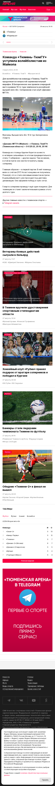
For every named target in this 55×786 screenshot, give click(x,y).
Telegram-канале (11, 203)
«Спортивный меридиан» (13, 689)
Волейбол (6, 74)
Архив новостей (34, 689)
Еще (48, 9)
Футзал (14, 9)
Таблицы (7, 509)
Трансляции (32, 683)
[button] (3, 42)
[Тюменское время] (27, 18)
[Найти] (43, 3)
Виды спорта (8, 686)
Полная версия (27, 561)
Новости (6, 677)
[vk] (21, 700)
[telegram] (9, 700)
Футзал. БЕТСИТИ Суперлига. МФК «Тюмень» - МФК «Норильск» (27, 33)
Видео (30, 680)
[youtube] (34, 700)
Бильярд (8, 217)
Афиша (5, 680)
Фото (5, 683)
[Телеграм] (27, 610)
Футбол (23, 9)
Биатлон (32, 9)
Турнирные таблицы (36, 686)
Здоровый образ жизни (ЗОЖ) (16, 273)
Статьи (30, 677)
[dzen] (46, 700)
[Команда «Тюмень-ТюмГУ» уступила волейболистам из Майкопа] (27, 113)
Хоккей (6, 9)
